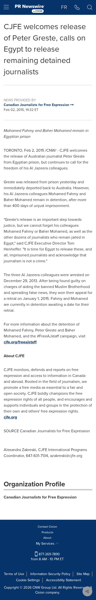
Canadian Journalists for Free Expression (40, 497)
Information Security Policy (50, 574)
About (47, 538)
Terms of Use (14, 574)
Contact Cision (47, 526)
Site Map (83, 574)
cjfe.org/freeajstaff (20, 342)
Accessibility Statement (63, 580)
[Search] (89, 7)
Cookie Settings (28, 580)
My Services (45, 543)
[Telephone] (77, 7)
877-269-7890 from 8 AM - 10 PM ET (47, 557)
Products (47, 532)
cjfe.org (10, 417)
